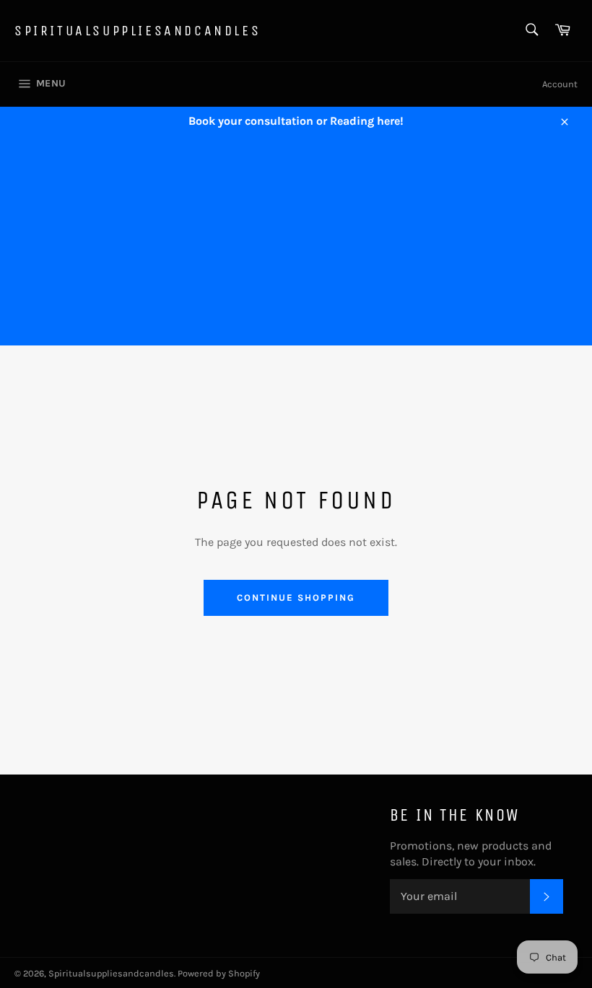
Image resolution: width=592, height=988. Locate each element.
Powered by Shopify (219, 973)
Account (560, 84)
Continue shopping (295, 597)
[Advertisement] (296, 244)
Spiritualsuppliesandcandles (137, 30)
